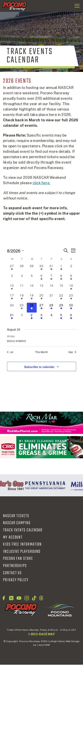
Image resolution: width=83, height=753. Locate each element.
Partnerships (15, 565)
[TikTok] (34, 598)
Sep (70, 352)
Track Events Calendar (23, 530)
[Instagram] (26, 598)
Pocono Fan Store (18, 558)
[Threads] (41, 598)
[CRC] (41, 447)
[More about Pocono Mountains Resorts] (59, 609)
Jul (11, 352)
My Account (13, 537)
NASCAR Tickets (16, 516)
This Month (41, 352)
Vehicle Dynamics (16, 341)
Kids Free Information (22, 544)
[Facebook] (3, 598)
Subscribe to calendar (39, 367)
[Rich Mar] (41, 423)
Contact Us (12, 573)
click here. (41, 183)
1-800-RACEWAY (41, 634)
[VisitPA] (44, 485)
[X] (11, 598)
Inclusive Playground (21, 551)
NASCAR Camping (17, 523)
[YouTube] (19, 598)
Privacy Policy (16, 580)
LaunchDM (43, 644)
